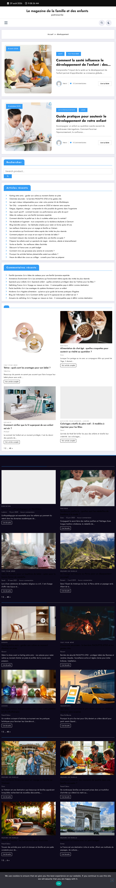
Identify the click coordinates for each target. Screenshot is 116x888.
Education (6, 506)
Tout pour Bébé (73, 54)
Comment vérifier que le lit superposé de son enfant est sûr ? (54, 294)
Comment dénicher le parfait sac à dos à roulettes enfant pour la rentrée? (38, 218)
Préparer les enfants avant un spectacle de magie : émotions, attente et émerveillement (43, 241)
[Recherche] (102, 23)
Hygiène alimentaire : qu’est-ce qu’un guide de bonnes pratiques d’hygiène (50, 291)
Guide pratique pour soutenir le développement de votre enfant (81, 118)
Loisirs (83, 110)
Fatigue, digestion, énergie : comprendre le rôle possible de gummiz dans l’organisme (43, 208)
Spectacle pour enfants (18, 281)
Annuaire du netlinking (17, 298)
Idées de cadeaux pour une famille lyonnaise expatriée (31, 215)
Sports (5, 642)
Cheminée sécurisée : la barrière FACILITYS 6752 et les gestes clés (35, 198)
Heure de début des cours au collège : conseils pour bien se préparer (37, 257)
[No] (112, 880)
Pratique (64, 346)
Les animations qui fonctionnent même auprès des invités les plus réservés (38, 231)
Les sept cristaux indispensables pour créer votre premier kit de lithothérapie (39, 202)
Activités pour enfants (66, 110)
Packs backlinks (15, 288)
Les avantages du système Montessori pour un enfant (46, 288)
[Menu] (6, 23)
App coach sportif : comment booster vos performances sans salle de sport (39, 212)
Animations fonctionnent (18, 278)
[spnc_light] (109, 23)
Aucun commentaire (27, 512)
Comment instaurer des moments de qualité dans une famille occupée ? (37, 238)
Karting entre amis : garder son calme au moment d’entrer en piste (35, 195)
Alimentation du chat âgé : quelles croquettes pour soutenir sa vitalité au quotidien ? (84, 350)
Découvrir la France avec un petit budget (25, 247)
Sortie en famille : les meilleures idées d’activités (28, 244)
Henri (65, 83)
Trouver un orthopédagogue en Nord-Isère (22, 508)
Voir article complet (12, 381)
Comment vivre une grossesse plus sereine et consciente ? (32, 250)
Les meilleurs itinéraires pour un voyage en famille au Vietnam (33, 228)
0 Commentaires (79, 83)
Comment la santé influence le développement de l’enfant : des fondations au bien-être (82, 62)
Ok (58, 883)
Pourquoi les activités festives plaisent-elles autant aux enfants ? (34, 254)
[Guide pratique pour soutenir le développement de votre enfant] (28, 126)
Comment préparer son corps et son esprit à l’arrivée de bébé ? (34, 234)
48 (10, 448)
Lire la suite (104, 83)
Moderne (12, 291)
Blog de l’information (17, 294)
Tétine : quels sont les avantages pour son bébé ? (27, 367)
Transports (65, 706)
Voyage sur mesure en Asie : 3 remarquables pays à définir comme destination (58, 285)
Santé (60, 54)
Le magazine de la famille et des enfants (57, 10)
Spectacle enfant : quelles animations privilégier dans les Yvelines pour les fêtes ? (63, 281)
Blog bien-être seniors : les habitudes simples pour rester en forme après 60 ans (41, 224)
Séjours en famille (68, 571)
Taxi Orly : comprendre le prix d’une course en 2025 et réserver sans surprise (40, 205)
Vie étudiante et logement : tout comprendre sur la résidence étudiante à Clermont (41, 221)
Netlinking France (15, 285)
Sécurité (7, 422)
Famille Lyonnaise (15, 275)
